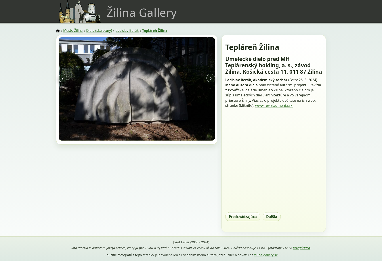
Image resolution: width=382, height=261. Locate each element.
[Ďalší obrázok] (191, 89)
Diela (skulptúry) (99, 30)
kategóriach (301, 248)
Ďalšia (271, 216)
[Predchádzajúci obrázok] (82, 89)
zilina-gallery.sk (266, 255)
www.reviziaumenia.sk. (274, 105)
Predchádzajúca (243, 216)
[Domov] (58, 31)
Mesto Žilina (73, 30)
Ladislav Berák (127, 30)
